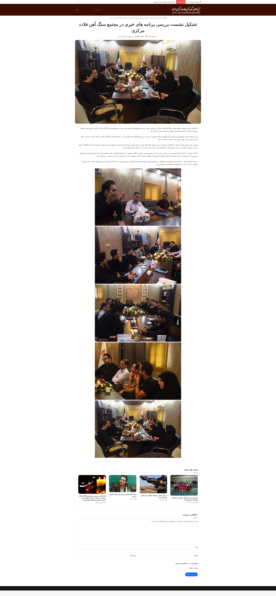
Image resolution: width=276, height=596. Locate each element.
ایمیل (195, 555)
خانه (163, 18)
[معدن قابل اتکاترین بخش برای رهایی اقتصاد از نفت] (122, 483)
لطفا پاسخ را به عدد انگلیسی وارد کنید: (186, 563)
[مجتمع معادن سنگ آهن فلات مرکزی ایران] (186, 9)
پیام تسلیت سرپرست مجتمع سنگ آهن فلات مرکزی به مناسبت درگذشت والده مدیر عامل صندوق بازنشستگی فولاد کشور (92, 498)
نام (196, 547)
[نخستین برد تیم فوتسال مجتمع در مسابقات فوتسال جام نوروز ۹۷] (184, 485)
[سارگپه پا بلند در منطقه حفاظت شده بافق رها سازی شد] (153, 484)
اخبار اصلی (157, 18)
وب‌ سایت (133, 555)
